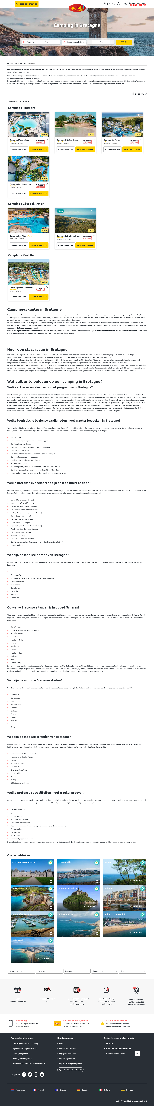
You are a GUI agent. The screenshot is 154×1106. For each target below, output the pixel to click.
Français (41, 1090)
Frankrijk (41, 971)
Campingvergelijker (20, 1054)
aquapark (27, 320)
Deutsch (129, 1090)
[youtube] (36, 1074)
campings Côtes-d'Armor (26, 203)
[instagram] (42, 1074)
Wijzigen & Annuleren (67, 1054)
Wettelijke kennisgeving (22, 1059)
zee (77, 320)
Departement (98, 971)
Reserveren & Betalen (67, 1049)
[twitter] (30, 1074)
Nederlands (20, 1090)
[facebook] (24, 1074)
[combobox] (74, 42)
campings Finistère (21, 107)
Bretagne (69, 971)
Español (85, 1090)
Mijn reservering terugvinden (70, 1064)
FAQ (61, 1044)
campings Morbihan (22, 255)
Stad (122, 971)
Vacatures (109, 1044)
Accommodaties (19, 149)
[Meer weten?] (124, 872)
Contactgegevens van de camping (25, 1044)
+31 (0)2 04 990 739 (72, 1069)
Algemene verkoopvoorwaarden (25, 1049)
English (63, 1090)
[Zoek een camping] (26, 4)
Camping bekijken (38, 149)
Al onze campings (16, 971)
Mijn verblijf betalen (67, 1059)
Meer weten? (136, 880)
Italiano (107, 1090)
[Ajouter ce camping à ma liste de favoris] (46, 115)
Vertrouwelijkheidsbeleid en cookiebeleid (29, 1064)
